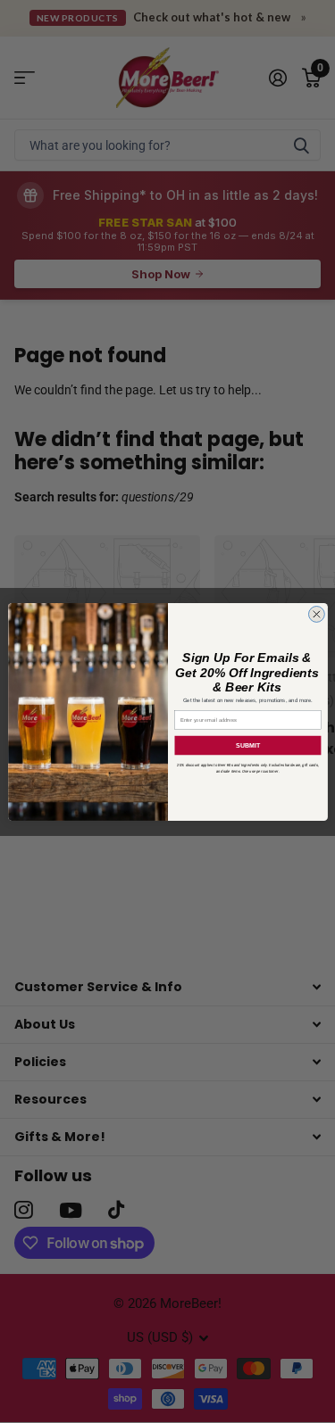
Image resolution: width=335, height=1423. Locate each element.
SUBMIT (247, 745)
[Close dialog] (316, 614)
